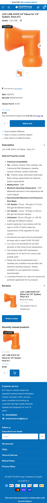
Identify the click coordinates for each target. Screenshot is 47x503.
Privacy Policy (8, 466)
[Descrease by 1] (8, 126)
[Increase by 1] (8, 121)
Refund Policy (8, 461)
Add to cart (27, 123)
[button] (40, 45)
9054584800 (11, 415)
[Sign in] (38, 7)
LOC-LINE (13, 20)
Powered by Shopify (33, 477)
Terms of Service (9, 455)
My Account (7, 444)
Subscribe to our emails (12, 431)
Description (8, 145)
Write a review (12, 318)
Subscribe (42, 436)
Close (9, 7)
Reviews (6, 285)
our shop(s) (18, 88)
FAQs (4, 449)
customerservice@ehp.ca (17, 418)
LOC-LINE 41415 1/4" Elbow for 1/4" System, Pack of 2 (11, 358)
